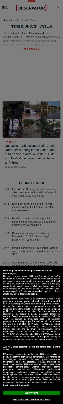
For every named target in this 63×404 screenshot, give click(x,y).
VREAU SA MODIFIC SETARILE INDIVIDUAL (31, 399)
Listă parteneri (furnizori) (16, 385)
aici (13, 324)
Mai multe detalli (28, 294)
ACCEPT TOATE (31, 393)
